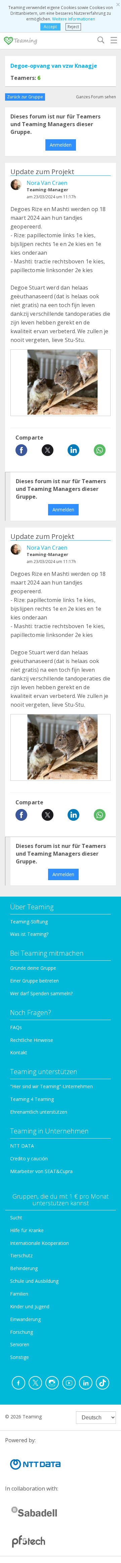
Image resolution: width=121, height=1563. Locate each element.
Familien (19, 1294)
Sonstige (19, 1357)
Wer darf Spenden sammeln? (41, 993)
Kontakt (18, 1052)
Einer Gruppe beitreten (34, 980)
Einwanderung (25, 1319)
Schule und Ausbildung (34, 1281)
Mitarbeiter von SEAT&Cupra (41, 1171)
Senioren (19, 1344)
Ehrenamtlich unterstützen (38, 1112)
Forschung (21, 1332)
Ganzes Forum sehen (96, 97)
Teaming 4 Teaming (32, 1099)
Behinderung (24, 1268)
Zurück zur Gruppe (25, 97)
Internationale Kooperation (39, 1243)
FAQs (16, 1027)
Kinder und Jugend (29, 1306)
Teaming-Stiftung (29, 921)
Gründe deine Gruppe (33, 968)
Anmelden (61, 145)
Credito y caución (29, 1158)
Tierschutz (21, 1255)
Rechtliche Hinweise (31, 1040)
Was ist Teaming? (29, 934)
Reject (73, 27)
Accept (50, 27)
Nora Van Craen (47, 183)
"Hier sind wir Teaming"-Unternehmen (51, 1086)
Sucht (16, 1217)
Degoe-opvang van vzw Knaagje (53, 65)
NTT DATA (22, 1146)
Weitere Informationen (73, 19)
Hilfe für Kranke (27, 1230)
